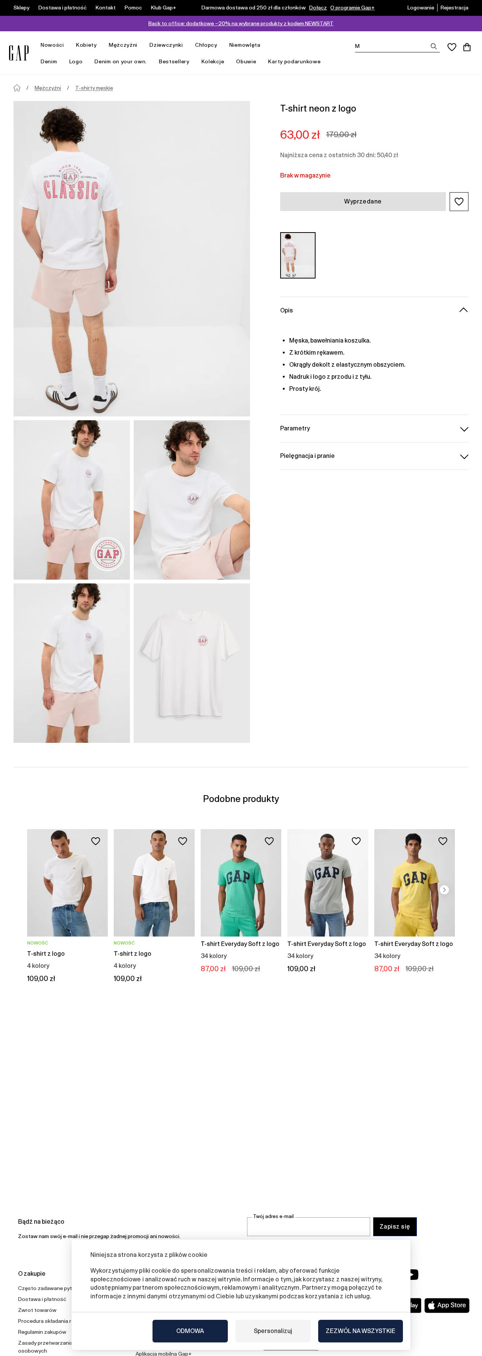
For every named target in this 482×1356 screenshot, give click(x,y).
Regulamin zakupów (42, 1332)
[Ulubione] (451, 47)
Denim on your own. (121, 61)
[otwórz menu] (68, 45)
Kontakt (106, 8)
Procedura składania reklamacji (55, 1321)
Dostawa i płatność (62, 8)
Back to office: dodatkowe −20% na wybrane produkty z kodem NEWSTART (241, 23)
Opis (286, 310)
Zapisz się (395, 1226)
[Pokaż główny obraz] (132, 258)
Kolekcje (212, 61)
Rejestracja (454, 8)
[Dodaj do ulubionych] (96, 841)
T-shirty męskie (94, 88)
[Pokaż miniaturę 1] (72, 500)
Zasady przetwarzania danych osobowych (55, 1347)
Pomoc (133, 8)
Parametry (295, 428)
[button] (459, 201)
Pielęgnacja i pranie (307, 455)
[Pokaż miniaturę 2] (192, 500)
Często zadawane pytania (50, 1288)
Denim (49, 61)
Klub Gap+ (163, 8)
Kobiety (86, 45)
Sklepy (21, 8)
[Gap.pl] (19, 53)
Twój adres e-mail (273, 1216)
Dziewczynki (166, 45)
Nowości (52, 45)
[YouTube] (411, 1274)
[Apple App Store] (447, 1305)
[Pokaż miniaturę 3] (72, 663)
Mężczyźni (123, 45)
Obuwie (246, 61)
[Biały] (298, 255)
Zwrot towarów (37, 1310)
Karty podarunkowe (294, 61)
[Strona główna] (17, 87)
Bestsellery (174, 61)
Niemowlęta (245, 45)
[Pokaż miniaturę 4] (192, 663)
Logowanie (420, 8)
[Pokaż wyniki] (434, 46)
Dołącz (318, 8)
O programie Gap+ (352, 8)
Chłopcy (206, 45)
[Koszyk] (466, 47)
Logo (76, 61)
